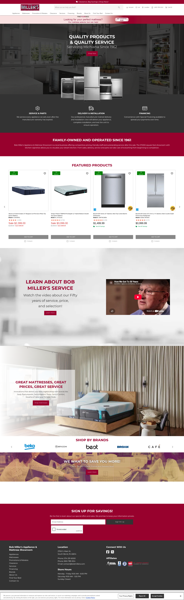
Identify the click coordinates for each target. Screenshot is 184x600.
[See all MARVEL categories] (154, 447)
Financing (71, 13)
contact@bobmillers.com (74, 564)
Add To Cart (28, 237)
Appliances (16, 13)
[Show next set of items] (179, 207)
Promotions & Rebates (39, 13)
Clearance (53, 13)
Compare (29, 241)
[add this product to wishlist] (44, 173)
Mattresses (26, 13)
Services (62, 13)
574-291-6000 (70, 558)
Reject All (142, 596)
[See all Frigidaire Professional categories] (29, 447)
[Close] (180, 596)
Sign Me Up (119, 522)
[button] (127, 7)
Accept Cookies (157, 596)
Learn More (50, 313)
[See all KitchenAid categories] (123, 447)
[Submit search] (119, 7)
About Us (87, 13)
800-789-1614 (69, 561)
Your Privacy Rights (125, 596)
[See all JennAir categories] (92, 447)
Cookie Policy (90, 598)
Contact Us (109, 13)
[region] (92, 596)
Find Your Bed (98, 13)
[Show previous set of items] (4, 207)
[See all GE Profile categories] (60, 447)
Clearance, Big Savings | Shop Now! (93, 2)
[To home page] (30, 7)
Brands (79, 13)
